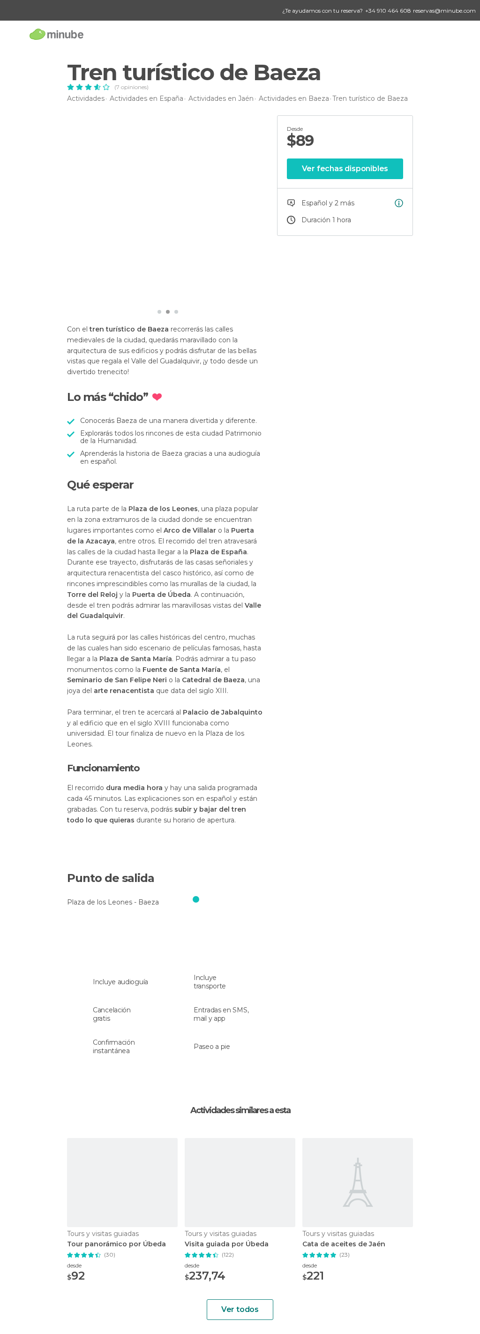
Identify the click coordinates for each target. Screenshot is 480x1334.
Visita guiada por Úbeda (227, 1244)
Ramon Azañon (112, 290)
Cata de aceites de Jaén (343, 1244)
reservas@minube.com (444, 10)
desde (74, 1265)
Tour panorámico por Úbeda (116, 1244)
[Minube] (56, 34)
